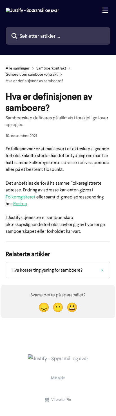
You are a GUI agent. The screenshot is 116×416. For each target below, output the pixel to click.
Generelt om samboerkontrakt (32, 74)
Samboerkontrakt (51, 68)
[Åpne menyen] (105, 10)
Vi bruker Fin (61, 399)
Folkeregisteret (20, 196)
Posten (20, 203)
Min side (58, 377)
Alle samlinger (18, 68)
